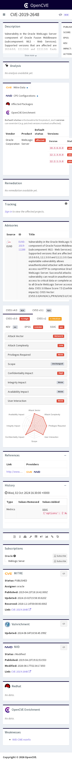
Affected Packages (22, 104)
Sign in (8, 211)
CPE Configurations (24, 95)
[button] (4, 14)
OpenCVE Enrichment (23, 112)
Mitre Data (19, 87)
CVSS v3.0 (17, 318)
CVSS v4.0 (15, 310)
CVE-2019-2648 (24, 14)
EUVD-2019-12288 (22, 245)
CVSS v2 (48, 318)
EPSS (33, 327)
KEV (11, 327)
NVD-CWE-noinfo (21, 739)
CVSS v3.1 (41, 310)
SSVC (56, 327)
